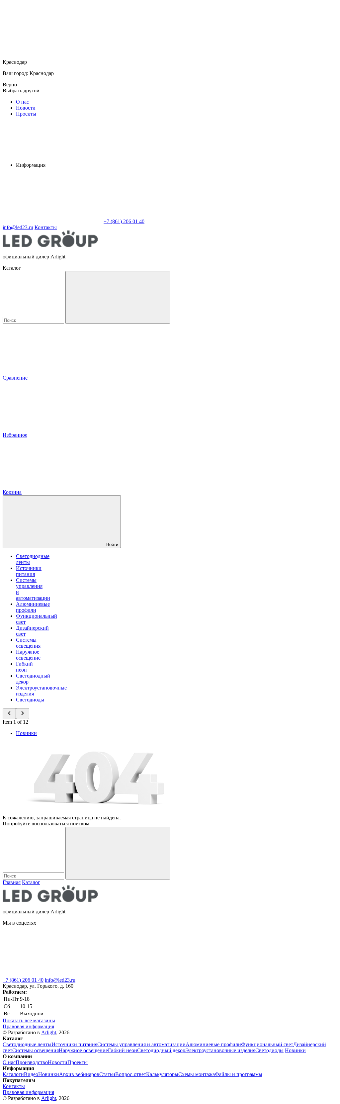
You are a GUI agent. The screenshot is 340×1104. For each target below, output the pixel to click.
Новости (26, 108)
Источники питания (29, 571)
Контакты (46, 227)
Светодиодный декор (161, 1050)
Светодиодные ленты (27, 1044)
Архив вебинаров (79, 1074)
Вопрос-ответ (130, 1074)
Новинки (26, 733)
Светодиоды (30, 699)
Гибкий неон (24, 667)
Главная (12, 882)
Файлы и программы (238, 1074)
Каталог (31, 882)
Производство (32, 1062)
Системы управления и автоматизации (141, 1044)
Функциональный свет (267, 1044)
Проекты (26, 114)
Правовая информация (28, 1026)
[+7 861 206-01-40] (152, 974)
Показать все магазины (29, 1020)
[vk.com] (52, 974)
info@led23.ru (60, 980)
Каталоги (13, 1074)
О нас (22, 102)
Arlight (48, 1032)
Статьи (107, 1074)
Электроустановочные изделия (220, 1050)
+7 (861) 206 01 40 (23, 980)
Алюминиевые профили (33, 607)
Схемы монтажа (196, 1074)
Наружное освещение (28, 655)
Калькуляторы (162, 1074)
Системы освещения (28, 643)
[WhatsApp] (52, 221)
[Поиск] (117, 297)
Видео (31, 1074)
